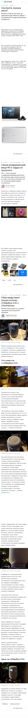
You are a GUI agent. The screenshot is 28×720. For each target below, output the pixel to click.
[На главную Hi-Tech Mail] (9, 2)
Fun (23, 162)
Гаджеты (24, 295)
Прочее (11, 5)
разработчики (5, 492)
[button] (14, 113)
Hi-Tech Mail (17, 162)
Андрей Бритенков (11, 315)
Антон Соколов (10, 185)
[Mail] (5, 2)
